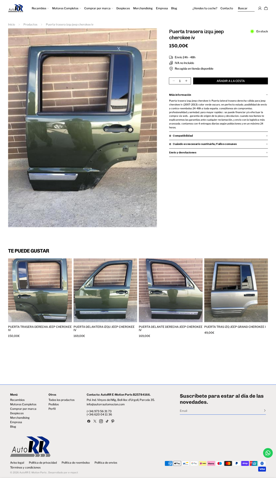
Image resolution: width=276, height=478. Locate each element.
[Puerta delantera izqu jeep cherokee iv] (105, 290)
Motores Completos (23, 404)
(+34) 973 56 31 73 (99, 411)
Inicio (11, 24)
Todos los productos (61, 400)
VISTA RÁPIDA (24, 319)
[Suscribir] (264, 410)
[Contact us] (268, 453)
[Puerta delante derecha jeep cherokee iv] (171, 290)
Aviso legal (17, 462)
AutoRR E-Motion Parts (32, 472)
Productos (30, 24)
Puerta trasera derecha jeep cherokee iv (40, 328)
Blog (13, 426)
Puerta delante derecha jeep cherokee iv (170, 328)
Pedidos (53, 404)
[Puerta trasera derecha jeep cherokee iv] (40, 290)
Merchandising (20, 417)
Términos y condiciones (25, 467)
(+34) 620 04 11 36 (99, 414)
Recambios (17, 400)
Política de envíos (106, 462)
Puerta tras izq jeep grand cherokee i (235, 326)
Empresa (16, 422)
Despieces (17, 413)
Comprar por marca (23, 408)
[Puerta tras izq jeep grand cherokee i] (236, 290)
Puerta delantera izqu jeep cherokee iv (104, 328)
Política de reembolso (76, 462)
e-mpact (73, 472)
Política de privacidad (43, 462)
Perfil (52, 408)
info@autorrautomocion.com (106, 404)
